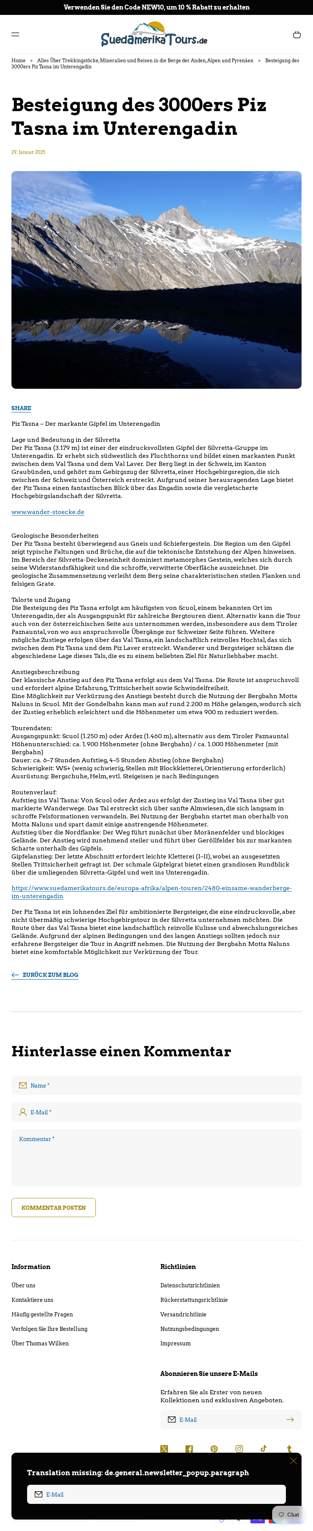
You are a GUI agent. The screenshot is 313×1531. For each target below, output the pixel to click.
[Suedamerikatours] (157, 34)
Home (18, 60)
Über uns (23, 1285)
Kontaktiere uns (32, 1300)
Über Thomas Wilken (40, 1343)
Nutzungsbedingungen (189, 1329)
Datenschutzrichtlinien (190, 1285)
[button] (15, 34)
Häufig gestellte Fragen (42, 1314)
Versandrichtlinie (183, 1314)
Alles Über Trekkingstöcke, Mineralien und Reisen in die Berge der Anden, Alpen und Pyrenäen (145, 60)
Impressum (175, 1343)
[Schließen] (293, 1460)
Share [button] (21, 408)
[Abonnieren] (292, 1419)
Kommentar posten (53, 1208)
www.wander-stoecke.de (47, 512)
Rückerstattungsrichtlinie (194, 1300)
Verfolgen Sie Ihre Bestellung (49, 1329)
